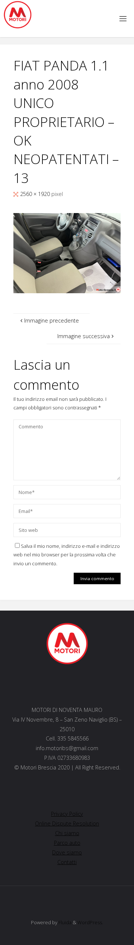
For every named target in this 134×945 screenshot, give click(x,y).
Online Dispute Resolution (67, 823)
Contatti (67, 862)
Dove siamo (67, 852)
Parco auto (67, 842)
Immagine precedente (51, 320)
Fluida (64, 922)
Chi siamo (67, 833)
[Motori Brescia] (17, 15)
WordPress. (90, 922)
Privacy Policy (67, 813)
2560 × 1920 (35, 193)
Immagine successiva (83, 336)
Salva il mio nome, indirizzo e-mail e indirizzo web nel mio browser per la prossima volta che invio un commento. (66, 555)
